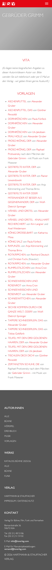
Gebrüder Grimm (17, 158)
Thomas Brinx (15, 250)
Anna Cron (41, 267)
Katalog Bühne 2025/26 (17, 461)
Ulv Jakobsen (38, 132)
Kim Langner (37, 224)
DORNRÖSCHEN (17, 118)
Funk (7, 476)
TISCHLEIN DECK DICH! (21, 355)
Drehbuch (10, 431)
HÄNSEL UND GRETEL (20, 210)
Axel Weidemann (17, 228)
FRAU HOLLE (15, 136)
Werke (9, 453)
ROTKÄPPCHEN (17, 254)
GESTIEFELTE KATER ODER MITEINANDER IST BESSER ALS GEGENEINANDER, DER (25, 198)
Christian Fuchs (20, 259)
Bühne (8, 421)
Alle (6, 416)
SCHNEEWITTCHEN (19, 298)
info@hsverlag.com (20, 541)
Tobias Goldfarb (16, 333)
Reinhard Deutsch (40, 254)
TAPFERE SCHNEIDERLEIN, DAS (25, 320)
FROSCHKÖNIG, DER (19, 140)
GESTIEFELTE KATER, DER (22, 167)
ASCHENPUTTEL (17, 101)
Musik (7, 436)
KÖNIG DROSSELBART (20, 232)
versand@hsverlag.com (15, 549)
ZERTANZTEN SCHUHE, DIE (23, 364)
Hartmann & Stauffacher (19, 496)
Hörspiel (9, 426)
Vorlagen (10, 441)
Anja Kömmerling (34, 245)
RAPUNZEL (14, 245)
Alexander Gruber (37, 136)
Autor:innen (14, 408)
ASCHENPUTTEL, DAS (20, 110)
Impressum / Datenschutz (19, 501)
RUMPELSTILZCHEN (19, 267)
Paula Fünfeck (39, 118)
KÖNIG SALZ (15, 241)
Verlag (9, 488)
